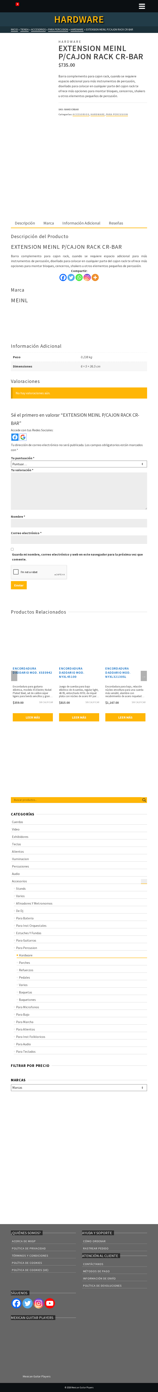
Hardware (98, 114)
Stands (21, 888)
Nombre (18, 516)
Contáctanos (93, 1264)
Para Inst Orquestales (31, 925)
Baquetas (25, 992)
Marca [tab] (48, 223)
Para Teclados (26, 1051)
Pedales (24, 977)
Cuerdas (17, 822)
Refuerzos (26, 970)
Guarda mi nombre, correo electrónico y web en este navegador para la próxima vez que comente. (77, 556)
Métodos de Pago (96, 1271)
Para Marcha (24, 1022)
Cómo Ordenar (94, 1241)
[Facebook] (63, 277)
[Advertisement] (79, 188)
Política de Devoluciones (102, 1285)
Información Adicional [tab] (81, 223)
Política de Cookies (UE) (30, 1270)
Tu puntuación (22, 458)
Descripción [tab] (25, 223)
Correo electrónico (26, 533)
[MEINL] (73, 135)
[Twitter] (71, 277)
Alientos (18, 851)
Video (16, 829)
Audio (16, 874)
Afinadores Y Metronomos (34, 903)
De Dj (19, 911)
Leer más (33, 717)
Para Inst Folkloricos (30, 1037)
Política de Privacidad (29, 1248)
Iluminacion (20, 859)
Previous (14, 676)
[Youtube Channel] (50, 1303)
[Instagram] (87, 277)
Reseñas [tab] (116, 223)
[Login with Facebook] (15, 437)
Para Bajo (22, 1014)
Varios (20, 896)
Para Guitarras (26, 940)
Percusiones (20, 866)
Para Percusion (117, 114)
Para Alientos (25, 1029)
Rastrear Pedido (96, 1248)
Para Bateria (25, 918)
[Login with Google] (23, 437)
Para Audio (23, 1044)
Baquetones (27, 1000)
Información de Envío (99, 1278)
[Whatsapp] (79, 277)
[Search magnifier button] (144, 800)
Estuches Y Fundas (28, 933)
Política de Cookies (27, 1263)
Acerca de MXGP (24, 1241)
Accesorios (81, 114)
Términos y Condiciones (30, 1255)
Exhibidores (20, 837)
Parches (24, 963)
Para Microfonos (27, 1007)
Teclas (16, 844)
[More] (95, 277)
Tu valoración (22, 470)
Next (144, 676)
